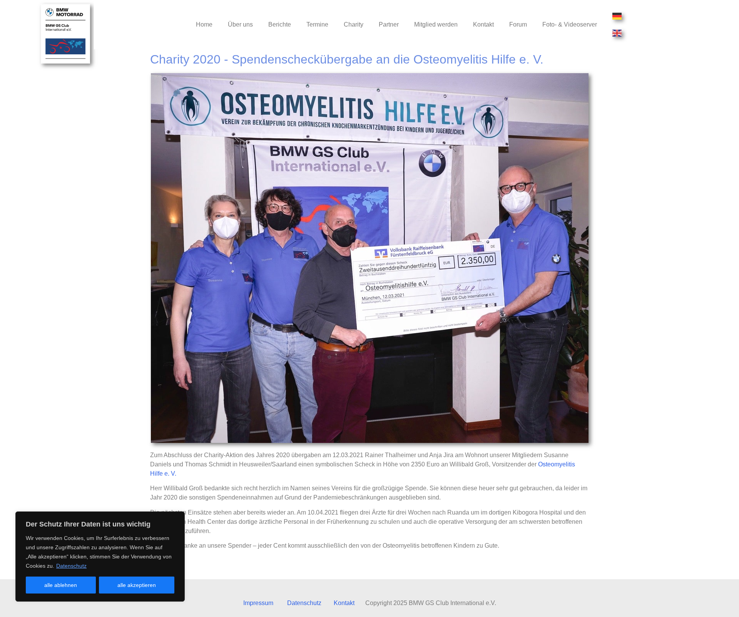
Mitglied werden (436, 24)
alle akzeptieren (136, 585)
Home (204, 24)
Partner (389, 24)
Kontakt (483, 24)
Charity (353, 24)
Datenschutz (71, 566)
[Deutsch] (617, 16)
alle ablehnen (60, 585)
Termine (317, 24)
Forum (518, 24)
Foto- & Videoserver (569, 24)
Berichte (279, 24)
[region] (100, 556)
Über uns (240, 24)
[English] (617, 33)
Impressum (258, 603)
